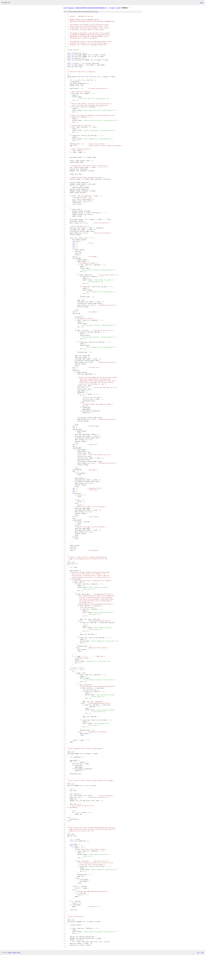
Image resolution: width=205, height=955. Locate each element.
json (202, 952)
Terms (18, 952)
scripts (112, 8)
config (118, 8)
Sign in (201, 2)
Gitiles (9, 952)
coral (65, 8)
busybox (71, 8)
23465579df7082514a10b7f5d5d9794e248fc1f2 (91, 8)
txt (198, 952)
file (96, 11)
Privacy (14, 952)
